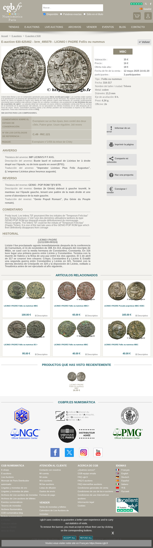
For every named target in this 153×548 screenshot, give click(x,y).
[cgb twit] (145, 4)
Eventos (108, 27)
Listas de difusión (47, 488)
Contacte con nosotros (50, 470)
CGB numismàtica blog (12, 513)
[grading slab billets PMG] (128, 434)
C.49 (35, 134)
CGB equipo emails (87, 473)
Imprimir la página (124, 144)
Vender (92, 27)
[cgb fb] (150, 4)
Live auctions (54, 27)
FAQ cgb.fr (83, 477)
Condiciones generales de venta (93, 488)
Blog (122, 27)
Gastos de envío (47, 491)
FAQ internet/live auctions (90, 484)
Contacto (138, 27)
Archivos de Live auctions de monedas (19, 495)
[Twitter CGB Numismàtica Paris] (69, 452)
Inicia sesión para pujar (59, 97)
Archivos (74, 27)
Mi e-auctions (45, 480)
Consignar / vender (117, 191)
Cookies (81, 505)
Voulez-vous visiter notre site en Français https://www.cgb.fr (76, 543)
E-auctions (32, 27)
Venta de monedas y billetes (52, 507)
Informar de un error (118, 130)
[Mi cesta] (137, 19)
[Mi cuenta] (148, 19)
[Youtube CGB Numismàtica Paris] (98, 452)
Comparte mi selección (117, 160)
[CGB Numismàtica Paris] (12, 21)
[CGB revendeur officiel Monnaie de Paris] (76, 434)
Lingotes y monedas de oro (14, 488)
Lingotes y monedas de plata (15, 491)
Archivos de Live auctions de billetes (18, 498)
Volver (146, 42)
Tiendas (14, 27)
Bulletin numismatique (11, 516)
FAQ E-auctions (85, 480)
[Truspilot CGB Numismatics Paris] (136, 4)
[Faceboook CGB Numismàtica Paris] (55, 452)
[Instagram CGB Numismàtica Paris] (83, 452)
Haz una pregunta (124, 175)
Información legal (86, 502)
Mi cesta (43, 477)
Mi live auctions (46, 484)
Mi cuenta (44, 473)
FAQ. (37, 109)
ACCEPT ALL (69, 538)
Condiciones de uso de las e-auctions (95, 491)
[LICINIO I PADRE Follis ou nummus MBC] (46, 92)
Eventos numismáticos (11, 502)
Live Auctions (7, 477)
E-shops (5, 470)
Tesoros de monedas (11, 505)
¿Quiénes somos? (86, 470)
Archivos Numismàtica (11, 509)
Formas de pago (47, 495)
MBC (123, 51)
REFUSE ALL (86, 538)
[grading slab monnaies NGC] (25, 434)
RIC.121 (45, 134)
